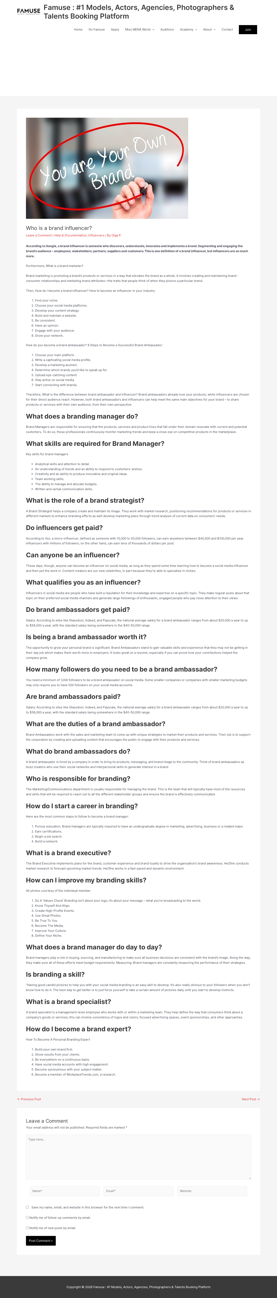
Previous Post (29, 1099)
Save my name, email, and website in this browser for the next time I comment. (87, 1207)
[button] (152, 29)
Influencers (96, 235)
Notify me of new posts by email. (52, 1228)
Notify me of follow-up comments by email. (60, 1218)
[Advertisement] (138, 66)
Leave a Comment (39, 235)
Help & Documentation (70, 235)
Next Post (251, 1099)
